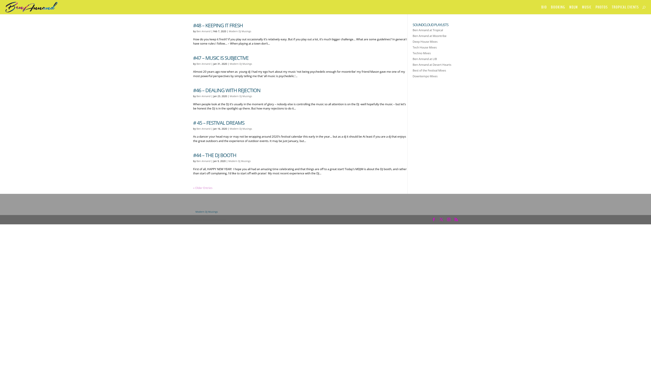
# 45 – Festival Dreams (218, 122)
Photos (602, 8)
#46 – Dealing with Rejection (226, 90)
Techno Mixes (422, 53)
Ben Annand (203, 31)
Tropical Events (625, 8)
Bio (544, 8)
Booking (558, 8)
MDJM (573, 8)
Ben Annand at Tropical (428, 30)
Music (586, 8)
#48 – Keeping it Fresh (218, 25)
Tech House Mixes (425, 47)
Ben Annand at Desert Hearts (432, 65)
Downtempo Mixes (425, 76)
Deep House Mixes (425, 42)
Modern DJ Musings (240, 31)
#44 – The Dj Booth (214, 155)
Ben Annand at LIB (425, 59)
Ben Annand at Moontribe (430, 36)
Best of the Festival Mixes (429, 70)
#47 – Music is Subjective (221, 57)
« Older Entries (202, 188)
